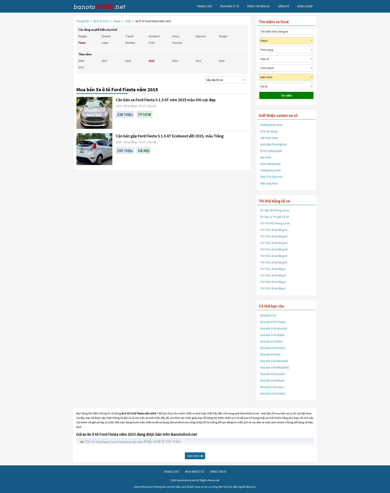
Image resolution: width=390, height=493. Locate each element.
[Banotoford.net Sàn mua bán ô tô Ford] (103, 6)
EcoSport (154, 36)
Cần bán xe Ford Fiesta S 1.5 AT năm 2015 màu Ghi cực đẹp (166, 99)
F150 (151, 43)
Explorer (201, 36)
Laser (105, 43)
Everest (106, 36)
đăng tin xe (218, 471)
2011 (81, 67)
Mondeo (130, 43)
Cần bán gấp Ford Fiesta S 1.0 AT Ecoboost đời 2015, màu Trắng (169, 135)
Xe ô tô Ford (101, 21)
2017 (104, 61)
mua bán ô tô (229, 6)
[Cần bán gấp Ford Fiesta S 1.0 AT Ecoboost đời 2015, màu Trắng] (94, 149)
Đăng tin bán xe (258, 6)
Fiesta (117, 21)
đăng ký (283, 6)
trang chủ (204, 6)
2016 (128, 61)
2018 (81, 61)
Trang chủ (82, 21)
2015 (128, 21)
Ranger (82, 36)
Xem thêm (193, 456)
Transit (129, 36)
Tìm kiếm (286, 95)
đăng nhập (305, 6)
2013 (198, 61)
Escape (223, 36)
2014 (175, 61)
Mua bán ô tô (268, 315)
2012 (222, 61)
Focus (175, 36)
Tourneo (177, 43)
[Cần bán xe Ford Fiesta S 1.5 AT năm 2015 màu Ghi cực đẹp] (94, 113)
